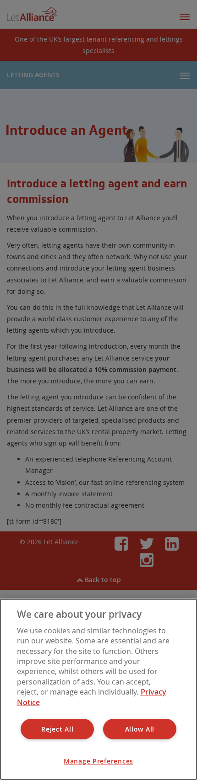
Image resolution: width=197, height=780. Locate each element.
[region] (98, 689)
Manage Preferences (98, 761)
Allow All (139, 729)
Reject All (57, 729)
